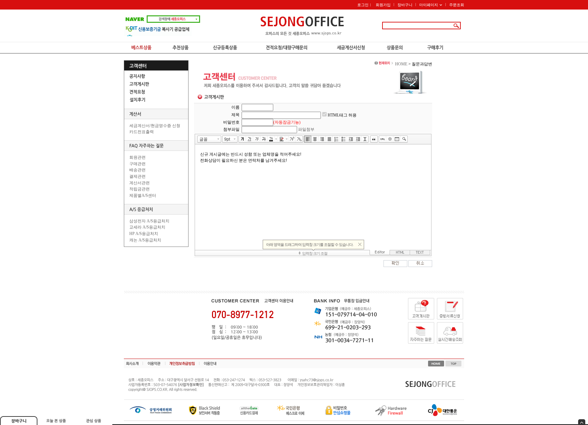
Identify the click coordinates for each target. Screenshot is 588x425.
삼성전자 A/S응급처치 (149, 221)
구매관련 (137, 163)
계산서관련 (139, 182)
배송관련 (137, 170)
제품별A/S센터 (142, 195)
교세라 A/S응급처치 (147, 227)
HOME (401, 64)
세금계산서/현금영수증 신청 (154, 125)
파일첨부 (306, 129)
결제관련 (137, 176)
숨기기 (581, 422)
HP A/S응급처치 (143, 233)
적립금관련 (139, 189)
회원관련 (137, 157)
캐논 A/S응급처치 (145, 240)
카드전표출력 (141, 131)
